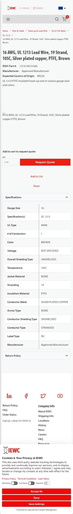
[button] (62, 8)
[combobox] (57, 8)
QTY (4, 157)
